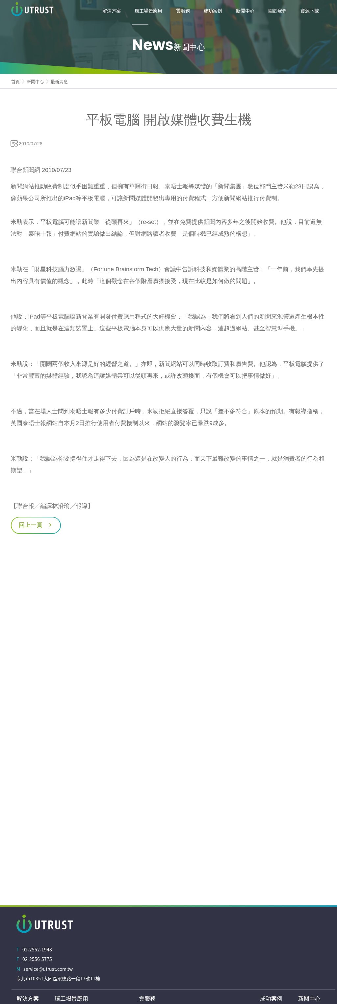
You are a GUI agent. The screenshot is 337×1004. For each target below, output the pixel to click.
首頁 (15, 81)
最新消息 (59, 81)
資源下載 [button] (309, 10)
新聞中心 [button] (245, 10)
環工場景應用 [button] (148, 10)
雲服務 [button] (183, 10)
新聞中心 (35, 81)
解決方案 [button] (111, 10)
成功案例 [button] (213, 10)
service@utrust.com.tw (48, 969)
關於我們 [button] (277, 10)
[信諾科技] (51, 10)
